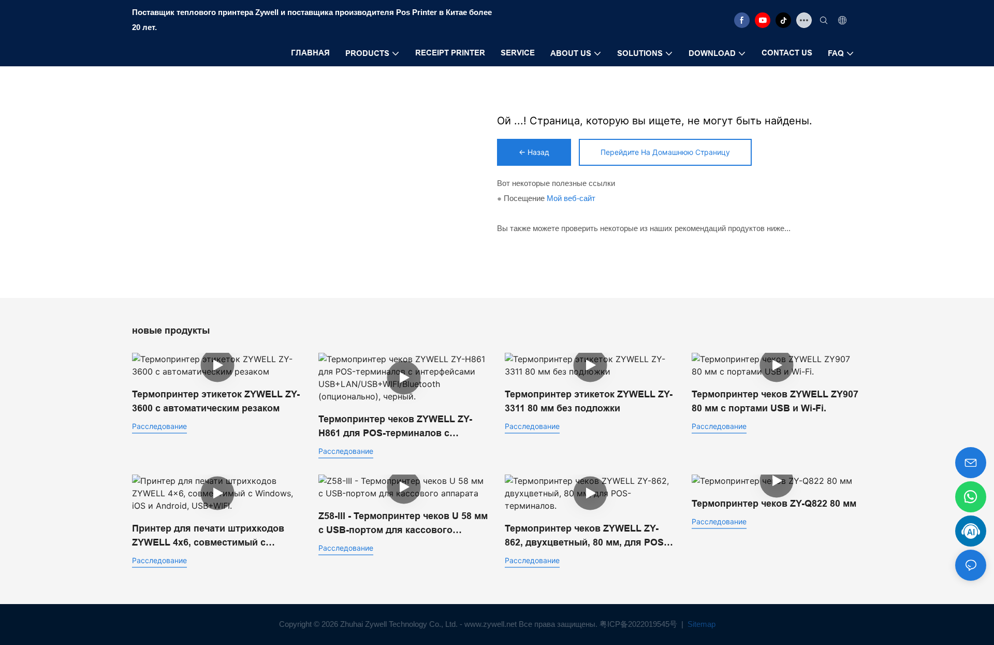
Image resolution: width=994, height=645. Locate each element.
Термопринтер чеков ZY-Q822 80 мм (774, 503)
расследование (159, 426)
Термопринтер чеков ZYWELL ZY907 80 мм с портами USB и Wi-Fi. (775, 401)
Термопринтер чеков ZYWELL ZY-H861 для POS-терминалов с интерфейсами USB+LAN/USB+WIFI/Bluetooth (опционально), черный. (395, 427)
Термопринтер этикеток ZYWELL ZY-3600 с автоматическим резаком (216, 401)
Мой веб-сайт (571, 198)
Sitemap (700, 624)
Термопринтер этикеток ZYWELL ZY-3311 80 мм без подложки (589, 401)
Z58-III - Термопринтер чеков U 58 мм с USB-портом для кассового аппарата (403, 524)
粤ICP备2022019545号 (639, 624)
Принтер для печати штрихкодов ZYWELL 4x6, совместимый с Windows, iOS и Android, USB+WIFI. (213, 536)
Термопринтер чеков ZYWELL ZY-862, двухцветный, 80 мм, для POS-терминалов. (586, 536)
